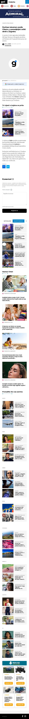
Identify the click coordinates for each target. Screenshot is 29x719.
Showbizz (23, 6)
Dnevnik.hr (6, 6)
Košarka (12, 2)
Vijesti (14, 6)
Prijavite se (14, 210)
